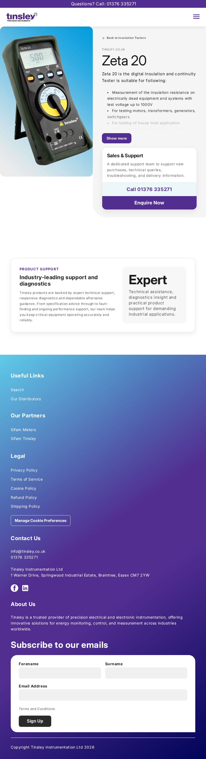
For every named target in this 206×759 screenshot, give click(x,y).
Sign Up (35, 721)
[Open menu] (196, 17)
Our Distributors (26, 399)
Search (17, 389)
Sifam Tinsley (23, 438)
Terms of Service (27, 479)
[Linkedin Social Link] (25, 588)
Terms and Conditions (37, 709)
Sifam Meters (23, 429)
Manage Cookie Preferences (41, 520)
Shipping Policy (25, 506)
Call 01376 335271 (149, 189)
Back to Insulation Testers (126, 38)
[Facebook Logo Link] (14, 588)
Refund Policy (24, 497)
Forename (29, 663)
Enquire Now (149, 202)
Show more (116, 138)
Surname (114, 663)
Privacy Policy (24, 470)
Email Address (33, 686)
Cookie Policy (23, 488)
